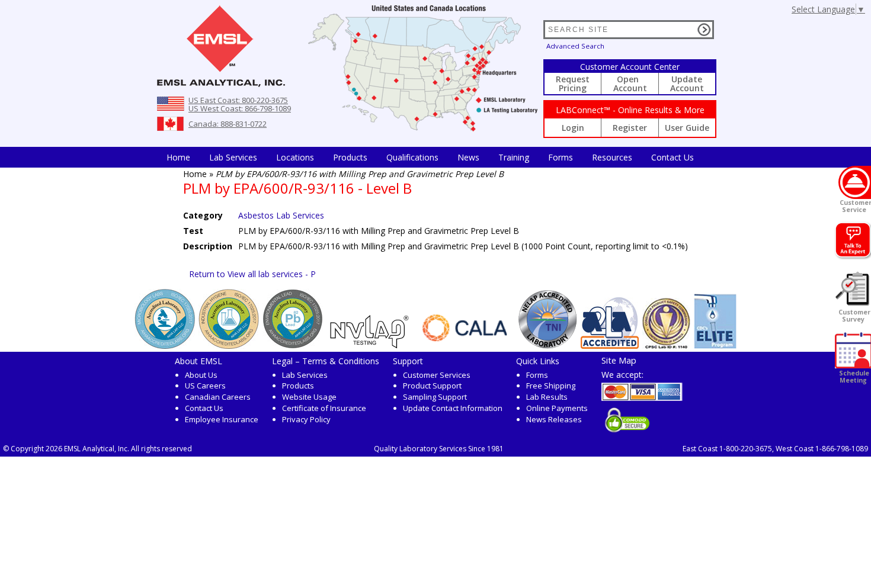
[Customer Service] (854, 182)
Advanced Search (575, 45)
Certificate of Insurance (324, 408)
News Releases (554, 419)
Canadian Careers (218, 396)
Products (350, 157)
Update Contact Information (452, 408)
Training (513, 157)
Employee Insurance (221, 419)
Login (573, 127)
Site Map (618, 360)
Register (630, 127)
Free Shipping (550, 385)
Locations (295, 157)
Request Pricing (573, 83)
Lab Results (547, 396)
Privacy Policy (306, 419)
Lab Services (305, 375)
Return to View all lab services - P (252, 274)
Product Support (432, 385)
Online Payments (557, 408)
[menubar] (430, 157)
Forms (560, 157)
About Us (201, 375)
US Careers (205, 385)
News (468, 157)
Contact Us (672, 157)
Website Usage (309, 396)
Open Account (630, 83)
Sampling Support (435, 396)
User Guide (687, 127)
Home (178, 157)
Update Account (687, 83)
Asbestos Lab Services (281, 215)
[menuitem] (178, 157)
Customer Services (436, 375)
